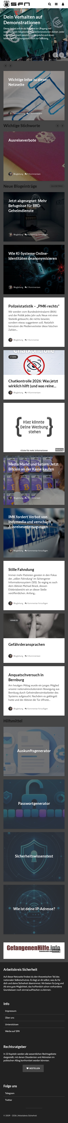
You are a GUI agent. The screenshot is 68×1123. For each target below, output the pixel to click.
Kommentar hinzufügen (37, 234)
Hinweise (14, 620)
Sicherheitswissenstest (34, 856)
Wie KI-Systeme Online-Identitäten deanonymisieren (32, 256)
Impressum (10, 1010)
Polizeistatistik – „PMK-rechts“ (33, 306)
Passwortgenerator (34, 803)
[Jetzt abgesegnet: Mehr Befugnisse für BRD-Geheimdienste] (34, 216)
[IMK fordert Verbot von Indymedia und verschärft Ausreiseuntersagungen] (34, 532)
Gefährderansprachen (26, 644)
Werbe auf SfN (12, 1031)
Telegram (9, 1093)
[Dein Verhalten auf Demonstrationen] (34, 34)
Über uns (9, 1017)
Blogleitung (18, 174)
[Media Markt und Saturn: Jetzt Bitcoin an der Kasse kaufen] (34, 479)
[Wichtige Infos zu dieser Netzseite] (34, 95)
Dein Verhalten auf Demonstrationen (22, 19)
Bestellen (34, 1068)
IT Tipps (13, 357)
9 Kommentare (33, 174)
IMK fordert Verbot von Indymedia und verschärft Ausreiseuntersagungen (29, 522)
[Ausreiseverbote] (34, 156)
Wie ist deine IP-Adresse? (34, 909)
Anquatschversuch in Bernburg (26, 677)
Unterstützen (11, 1024)
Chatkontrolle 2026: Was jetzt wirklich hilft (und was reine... (33, 383)
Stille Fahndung (21, 569)
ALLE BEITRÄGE (57, 186)
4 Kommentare (33, 392)
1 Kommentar (33, 340)
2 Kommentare (33, 287)
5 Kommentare (33, 656)
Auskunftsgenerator (34, 751)
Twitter (8, 1099)
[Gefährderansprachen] (34, 625)
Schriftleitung (19, 113)
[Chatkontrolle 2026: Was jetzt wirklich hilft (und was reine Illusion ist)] (34, 362)
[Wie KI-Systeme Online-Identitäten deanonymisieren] (34, 269)
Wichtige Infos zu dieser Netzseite (28, 82)
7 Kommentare (35, 113)
